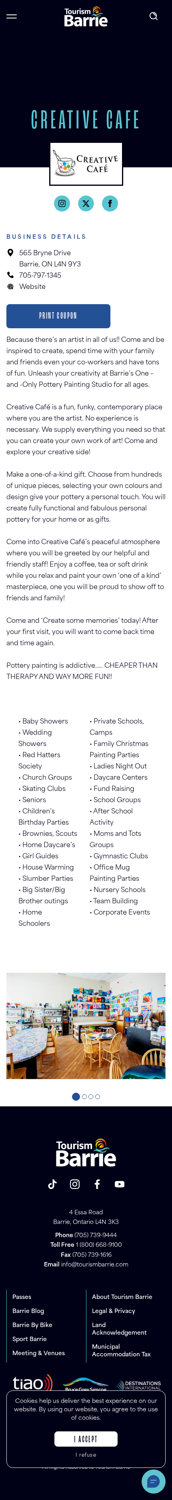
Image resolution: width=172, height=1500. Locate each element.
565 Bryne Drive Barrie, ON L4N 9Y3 (50, 259)
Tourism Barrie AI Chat (154, 1482)
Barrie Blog (28, 1312)
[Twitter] (86, 203)
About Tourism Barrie (122, 1298)
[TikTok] (52, 1184)
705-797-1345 (40, 276)
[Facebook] (110, 203)
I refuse (86, 1455)
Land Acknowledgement (119, 1329)
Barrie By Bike (32, 1326)
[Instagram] (62, 203)
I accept (86, 1440)
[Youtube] (119, 1184)
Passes (21, 1298)
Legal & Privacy (113, 1312)
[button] (76, 1097)
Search (154, 16)
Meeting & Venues (38, 1354)
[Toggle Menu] (11, 16)
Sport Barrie (29, 1340)
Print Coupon (58, 316)
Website (32, 287)
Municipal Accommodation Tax (121, 1351)
